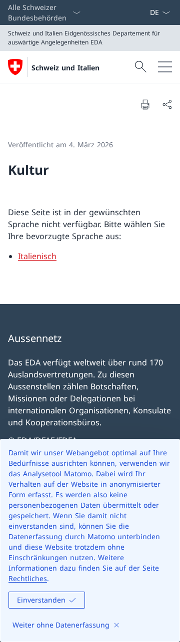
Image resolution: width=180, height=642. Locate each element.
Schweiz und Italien (66, 67)
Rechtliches (27, 578)
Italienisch (37, 256)
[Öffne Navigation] (165, 67)
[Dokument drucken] (145, 104)
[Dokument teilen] (167, 104)
